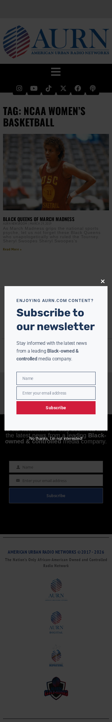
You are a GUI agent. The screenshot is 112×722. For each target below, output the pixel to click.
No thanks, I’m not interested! (56, 438)
